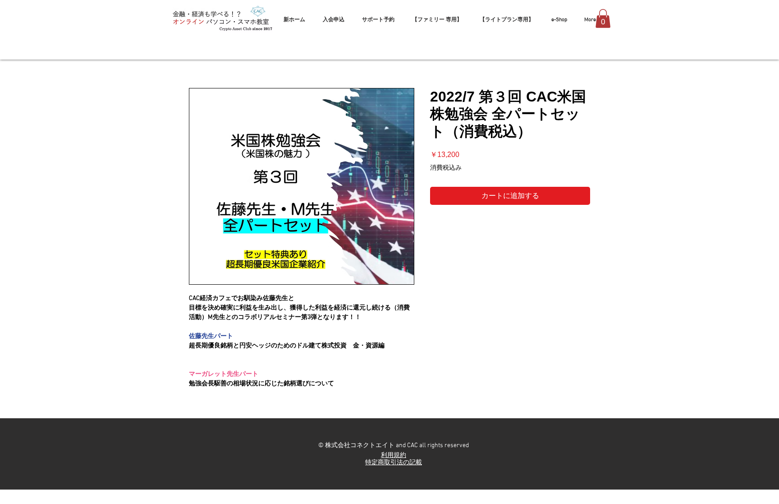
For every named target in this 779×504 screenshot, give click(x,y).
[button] (603, 18)
